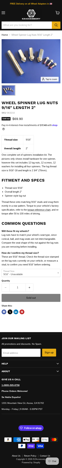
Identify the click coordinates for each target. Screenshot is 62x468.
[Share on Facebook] (4, 312)
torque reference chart (39, 209)
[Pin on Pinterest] (22, 312)
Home (5, 34)
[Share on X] (10, 312)
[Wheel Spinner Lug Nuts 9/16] (8, 90)
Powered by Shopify (31, 462)
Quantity (6, 281)
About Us (16, 456)
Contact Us (45, 456)
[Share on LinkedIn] (16, 312)
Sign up (49, 352)
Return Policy (30, 456)
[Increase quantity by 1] (30, 288)
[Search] (56, 25)
